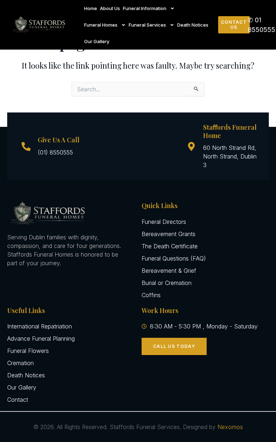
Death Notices (192, 25)
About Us (110, 8)
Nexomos (230, 427)
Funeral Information (144, 8)
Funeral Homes (101, 25)
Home (90, 8)
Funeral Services (147, 25)
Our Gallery (96, 41)
